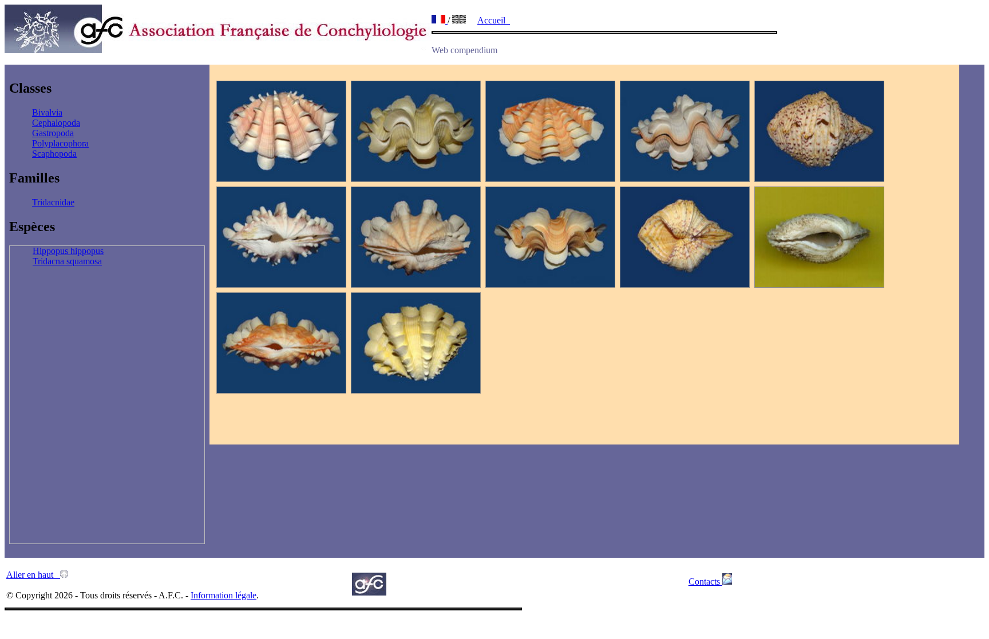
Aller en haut (33, 575)
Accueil (493, 20)
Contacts (705, 581)
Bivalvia (47, 112)
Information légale (223, 595)
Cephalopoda (56, 123)
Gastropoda (53, 133)
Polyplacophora (60, 143)
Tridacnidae (53, 202)
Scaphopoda (54, 153)
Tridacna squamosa (67, 261)
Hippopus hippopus (68, 251)
